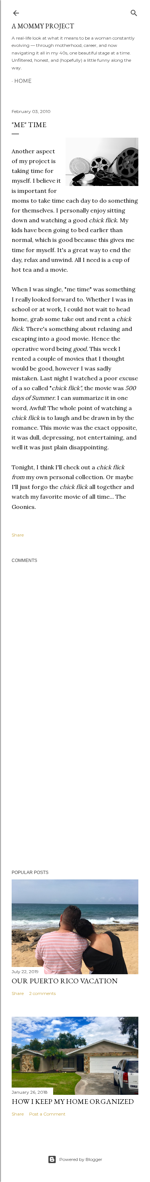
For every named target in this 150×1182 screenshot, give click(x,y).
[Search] (134, 11)
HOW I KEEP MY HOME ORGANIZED (73, 1101)
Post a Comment (47, 1114)
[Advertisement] (75, 801)
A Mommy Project (43, 26)
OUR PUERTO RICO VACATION (65, 980)
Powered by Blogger (80, 1159)
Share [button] (18, 535)
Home (23, 81)
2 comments (42, 993)
